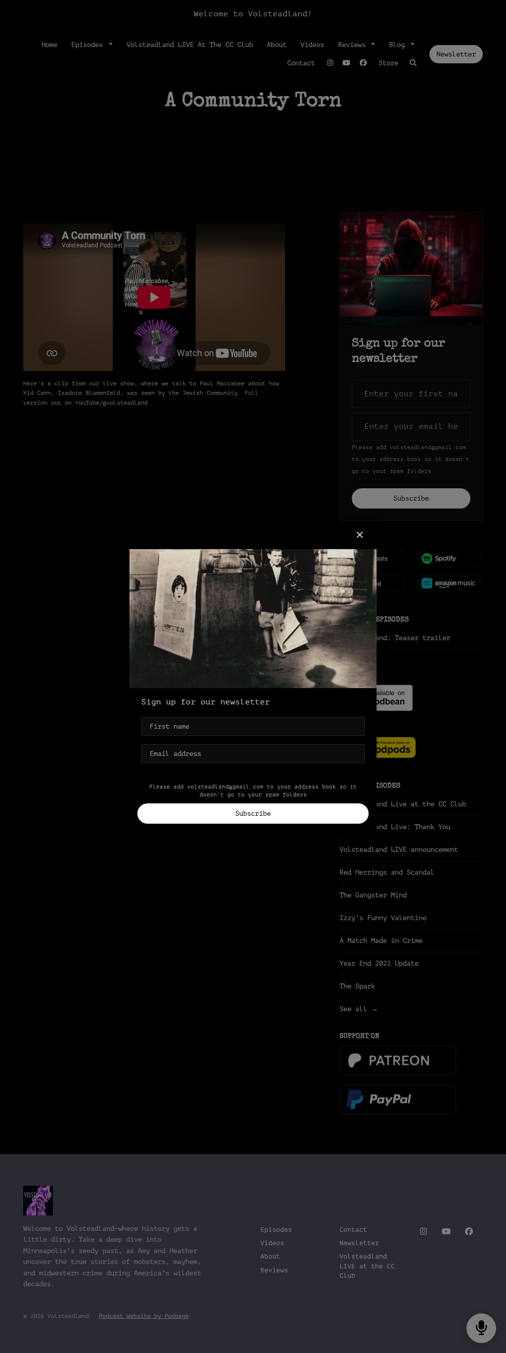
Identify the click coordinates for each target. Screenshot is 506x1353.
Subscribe (253, 813)
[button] (360, 535)
